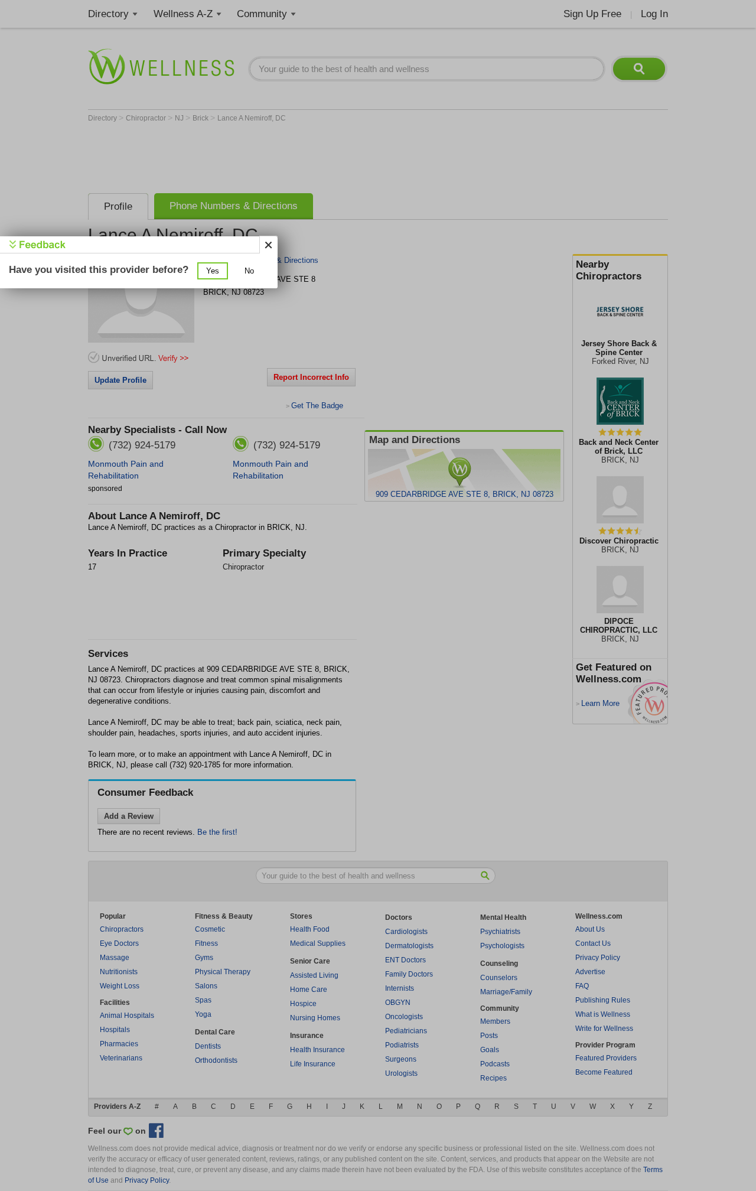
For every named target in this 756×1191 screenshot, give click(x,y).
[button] (212, 270)
